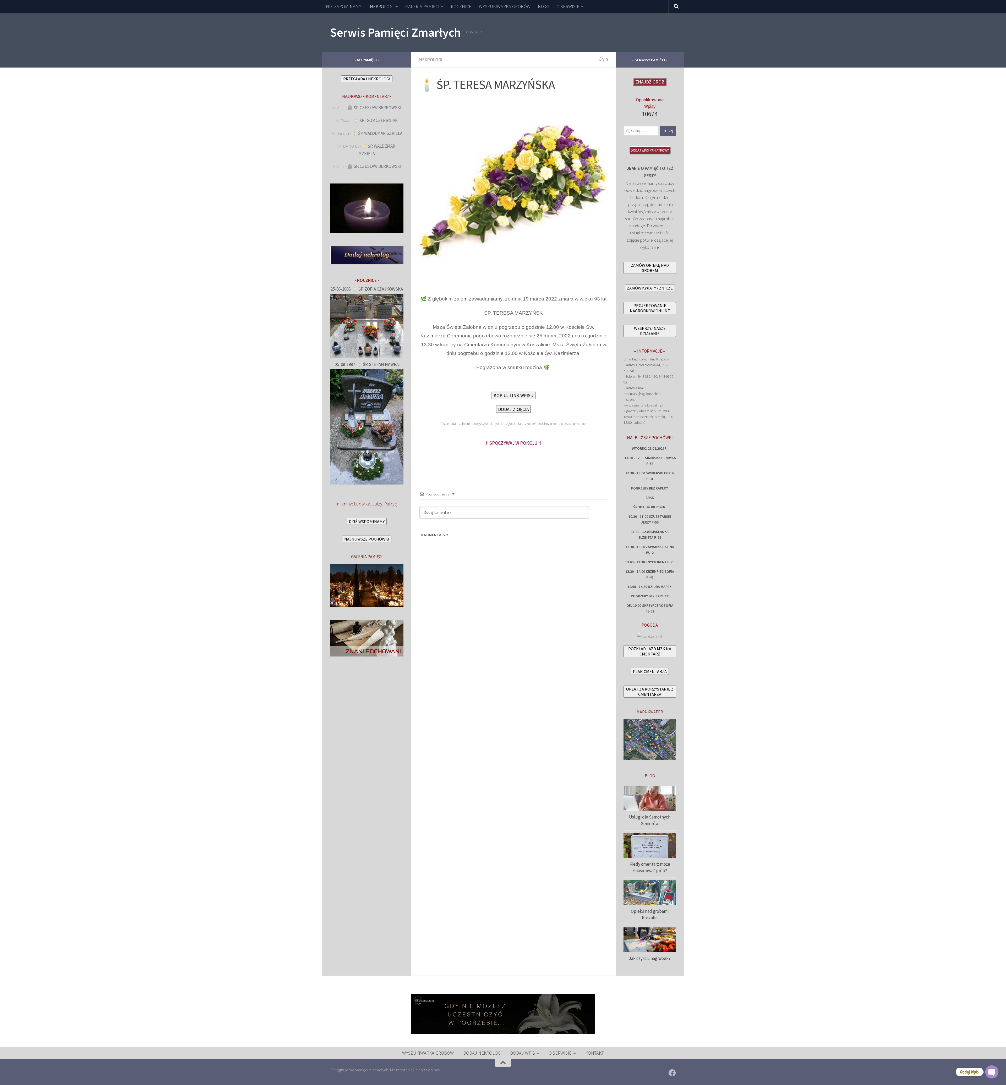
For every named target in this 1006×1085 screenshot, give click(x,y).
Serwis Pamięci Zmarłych (395, 32)
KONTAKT (594, 1053)
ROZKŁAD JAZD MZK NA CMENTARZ (649, 651)
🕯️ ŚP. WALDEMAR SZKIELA (377, 133)
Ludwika (362, 504)
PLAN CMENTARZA (650, 671)
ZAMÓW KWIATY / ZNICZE (650, 288)
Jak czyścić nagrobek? (650, 958)
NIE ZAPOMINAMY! (344, 6)
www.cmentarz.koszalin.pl (643, 405)
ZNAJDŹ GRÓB (649, 82)
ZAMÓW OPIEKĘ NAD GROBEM (650, 268)
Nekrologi (430, 60)
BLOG (543, 6)
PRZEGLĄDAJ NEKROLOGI (366, 78)
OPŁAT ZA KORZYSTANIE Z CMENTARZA (650, 691)
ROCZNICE (461, 6)
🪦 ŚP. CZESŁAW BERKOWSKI (374, 107)
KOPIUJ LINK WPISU (513, 395)
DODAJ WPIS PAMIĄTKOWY (650, 150)
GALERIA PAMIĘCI (422, 6)
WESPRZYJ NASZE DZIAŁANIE (650, 331)
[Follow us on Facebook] (672, 1073)
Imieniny (344, 504)
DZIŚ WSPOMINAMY (367, 521)
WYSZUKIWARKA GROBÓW (505, 6)
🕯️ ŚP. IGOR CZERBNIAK (375, 120)
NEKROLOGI (382, 6)
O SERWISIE (567, 6)
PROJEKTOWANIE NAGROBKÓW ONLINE (650, 308)
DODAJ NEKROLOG (482, 1053)
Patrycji (391, 504)
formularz (579, 423)
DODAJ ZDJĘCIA (513, 409)
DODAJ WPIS (522, 1053)
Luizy (377, 504)
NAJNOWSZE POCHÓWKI (366, 539)
